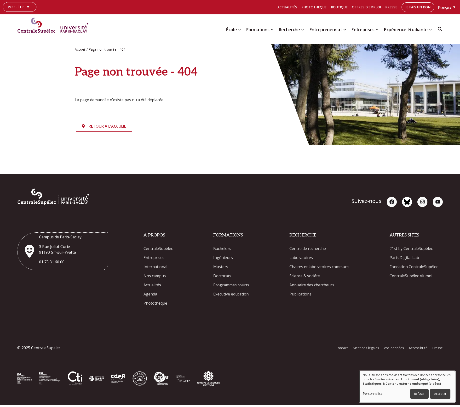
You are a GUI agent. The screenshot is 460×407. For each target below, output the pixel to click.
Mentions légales (366, 348)
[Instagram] (422, 202)
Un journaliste (18, 14)
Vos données (394, 348)
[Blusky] (407, 202)
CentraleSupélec (158, 248)
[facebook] (392, 202)
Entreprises (362, 29)
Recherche (289, 29)
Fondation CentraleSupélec (414, 266)
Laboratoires (301, 257)
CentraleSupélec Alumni (411, 275)
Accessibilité (418, 348)
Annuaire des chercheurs (311, 285)
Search (439, 31)
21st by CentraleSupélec (411, 248)
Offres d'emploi (366, 7)
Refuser (419, 394)
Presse (391, 7)
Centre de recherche (307, 248)
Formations (257, 29)
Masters (220, 266)
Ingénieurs (223, 257)
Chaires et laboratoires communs (319, 266)
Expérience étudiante (406, 29)
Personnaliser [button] (373, 393)
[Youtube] (438, 202)
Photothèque (314, 7)
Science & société (304, 275)
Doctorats (222, 275)
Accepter (440, 394)
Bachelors (222, 248)
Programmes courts (231, 285)
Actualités (287, 7)
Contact (342, 348)
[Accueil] (54, 24)
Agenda (150, 294)
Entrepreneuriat (325, 29)
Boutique (339, 7)
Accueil (80, 49)
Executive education (231, 294)
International (155, 266)
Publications (300, 294)
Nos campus (155, 275)
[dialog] (407, 386)
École (231, 29)
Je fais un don (418, 7)
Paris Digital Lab (404, 257)
